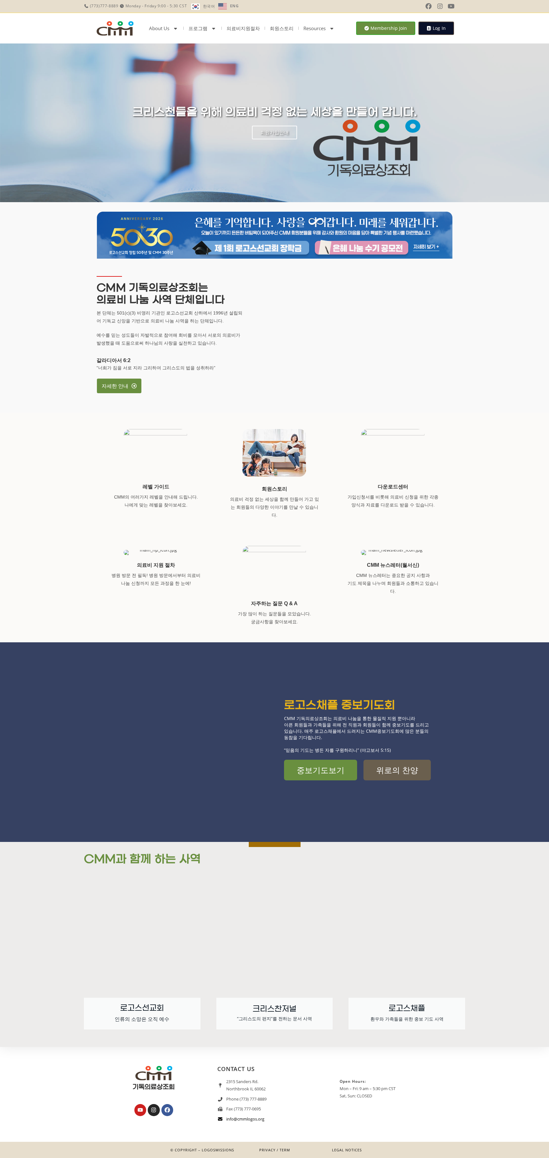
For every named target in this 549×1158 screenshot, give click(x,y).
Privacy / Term (274, 1150)
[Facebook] (167, 1110)
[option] (228, 6)
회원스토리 (282, 28)
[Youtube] (140, 1110)
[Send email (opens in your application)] (461, 6)
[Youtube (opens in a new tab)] (451, 6)
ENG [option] (234, 6)
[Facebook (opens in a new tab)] (428, 6)
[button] (6, 123)
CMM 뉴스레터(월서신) (393, 565)
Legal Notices (347, 1150)
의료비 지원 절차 (156, 565)
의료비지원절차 (243, 28)
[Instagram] (153, 1110)
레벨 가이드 (156, 486)
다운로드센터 (393, 486)
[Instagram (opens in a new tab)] (440, 6)
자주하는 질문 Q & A (274, 603)
